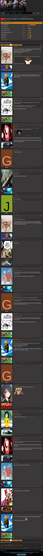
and (20, 265)
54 (10, 44)
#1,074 (41, 365)
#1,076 (41, 410)
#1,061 (41, 47)
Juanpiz (6, 285)
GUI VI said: (16, 126)
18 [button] (24, 30)
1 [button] (24, 26)
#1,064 (41, 124)
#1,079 (41, 488)
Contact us (25, 550)
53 (9, 44)
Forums (3, 13)
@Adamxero (21, 128)
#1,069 (41, 241)
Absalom (2, 20)
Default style (4, 550)
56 (14, 44)
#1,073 (41, 339)
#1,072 (41, 313)
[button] (10, 13)
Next (20, 44)
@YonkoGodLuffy (30, 128)
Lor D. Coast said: (17, 54)
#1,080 (41, 514)
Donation (8, 13)
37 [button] (24, 36)
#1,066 (41, 169)
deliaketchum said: (18, 100)
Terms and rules (30, 550)
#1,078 (41, 463)
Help (40, 550)
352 (17, 44)
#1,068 (41, 215)
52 (7, 44)
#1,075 (41, 385)
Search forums (7, 14)
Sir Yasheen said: (17, 217)
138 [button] (24, 24)
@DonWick (25, 128)
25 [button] (24, 28)
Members (20, 13)
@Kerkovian (17, 128)
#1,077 (41, 437)
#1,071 (41, 293)
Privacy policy (36, 550)
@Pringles (34, 128)
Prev (2, 44)
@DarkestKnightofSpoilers (30, 416)
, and (22, 166)
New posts (2, 14)
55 (12, 44)
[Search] (41, 13)
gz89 (7, 187)
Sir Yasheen (6, 115)
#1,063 (41, 98)
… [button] (5, 44)
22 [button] (24, 32)
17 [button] (24, 34)
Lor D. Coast (6, 90)
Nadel (6, 402)
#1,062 (41, 72)
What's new (14, 13)
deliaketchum (7, 64)
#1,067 (41, 195)
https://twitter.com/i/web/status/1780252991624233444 (26, 351)
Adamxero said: (17, 296)
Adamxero (7, 141)
